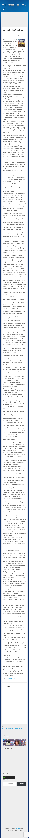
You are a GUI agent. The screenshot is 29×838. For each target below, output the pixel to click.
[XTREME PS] (14, 3)
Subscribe (21, 783)
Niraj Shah (22, 35)
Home (8, 830)
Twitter (16, 8)
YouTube (18, 8)
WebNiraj (18, 828)
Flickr (13, 8)
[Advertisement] (14, 19)
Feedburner (11, 8)
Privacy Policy (16, 833)
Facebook (9, 8)
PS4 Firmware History (7, 831)
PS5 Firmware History (17, 831)
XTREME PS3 (9, 779)
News (8, 36)
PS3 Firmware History (18, 830)
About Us (24, 831)
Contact (11, 833)
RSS (20, 8)
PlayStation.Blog (10, 678)
